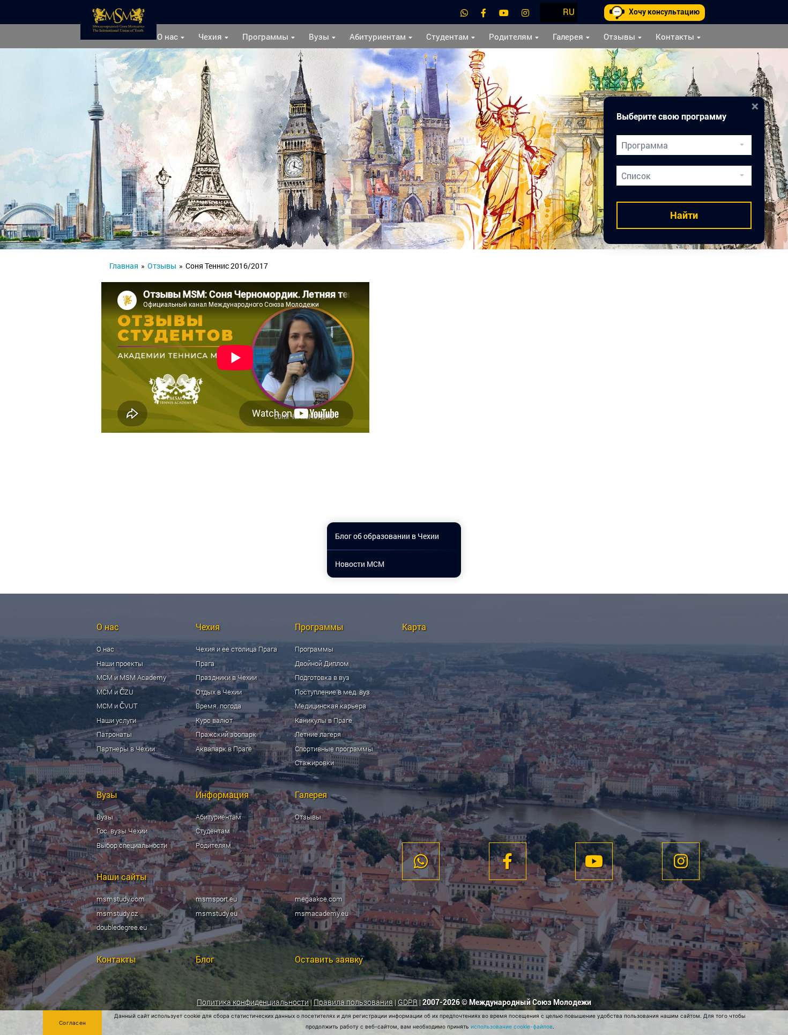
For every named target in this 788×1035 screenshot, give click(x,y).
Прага (205, 663)
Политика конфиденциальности (253, 1002)
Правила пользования (353, 1002)
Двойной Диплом (322, 663)
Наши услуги (116, 720)
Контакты (675, 36)
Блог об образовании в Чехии (387, 536)
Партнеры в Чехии (125, 748)
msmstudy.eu (216, 913)
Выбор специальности (131, 845)
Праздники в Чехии (226, 677)
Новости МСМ (359, 564)
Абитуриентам (378, 36)
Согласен (72, 1022)
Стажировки (314, 762)
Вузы (319, 36)
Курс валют (214, 720)
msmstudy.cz (117, 913)
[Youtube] (504, 13)
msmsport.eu (216, 899)
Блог (205, 959)
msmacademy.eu (321, 913)
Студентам (447, 36)
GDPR (408, 1002)
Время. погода (218, 706)
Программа (644, 145)
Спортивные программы (334, 748)
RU (569, 11)
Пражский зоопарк (226, 734)
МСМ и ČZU (114, 692)
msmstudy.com (120, 899)
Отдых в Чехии (219, 692)
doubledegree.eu (121, 927)
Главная (123, 266)
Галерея (568, 36)
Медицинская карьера (330, 706)
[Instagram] (525, 13)
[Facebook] (483, 13)
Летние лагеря (318, 734)
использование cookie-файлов (512, 1026)
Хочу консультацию (664, 12)
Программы (265, 36)
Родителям (510, 36)
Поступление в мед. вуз (332, 692)
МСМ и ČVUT (117, 706)
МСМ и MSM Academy (131, 677)
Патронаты (114, 734)
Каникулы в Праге (323, 720)
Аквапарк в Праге (224, 748)
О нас (167, 36)
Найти (684, 215)
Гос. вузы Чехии (121, 831)
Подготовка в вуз (322, 677)
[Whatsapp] (464, 13)
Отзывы (619, 36)
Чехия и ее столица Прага (236, 649)
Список (635, 175)
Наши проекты (119, 663)
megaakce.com (319, 899)
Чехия (210, 36)
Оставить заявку (329, 959)
